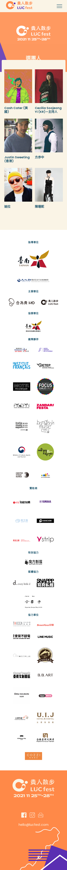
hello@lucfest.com (34, 824)
